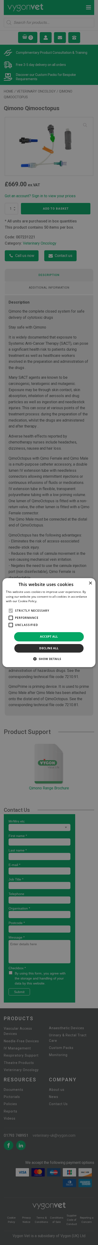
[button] (49, 658)
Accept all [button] (49, 637)
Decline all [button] (49, 648)
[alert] (49, 622)
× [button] (90, 583)
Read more (45, 601)
